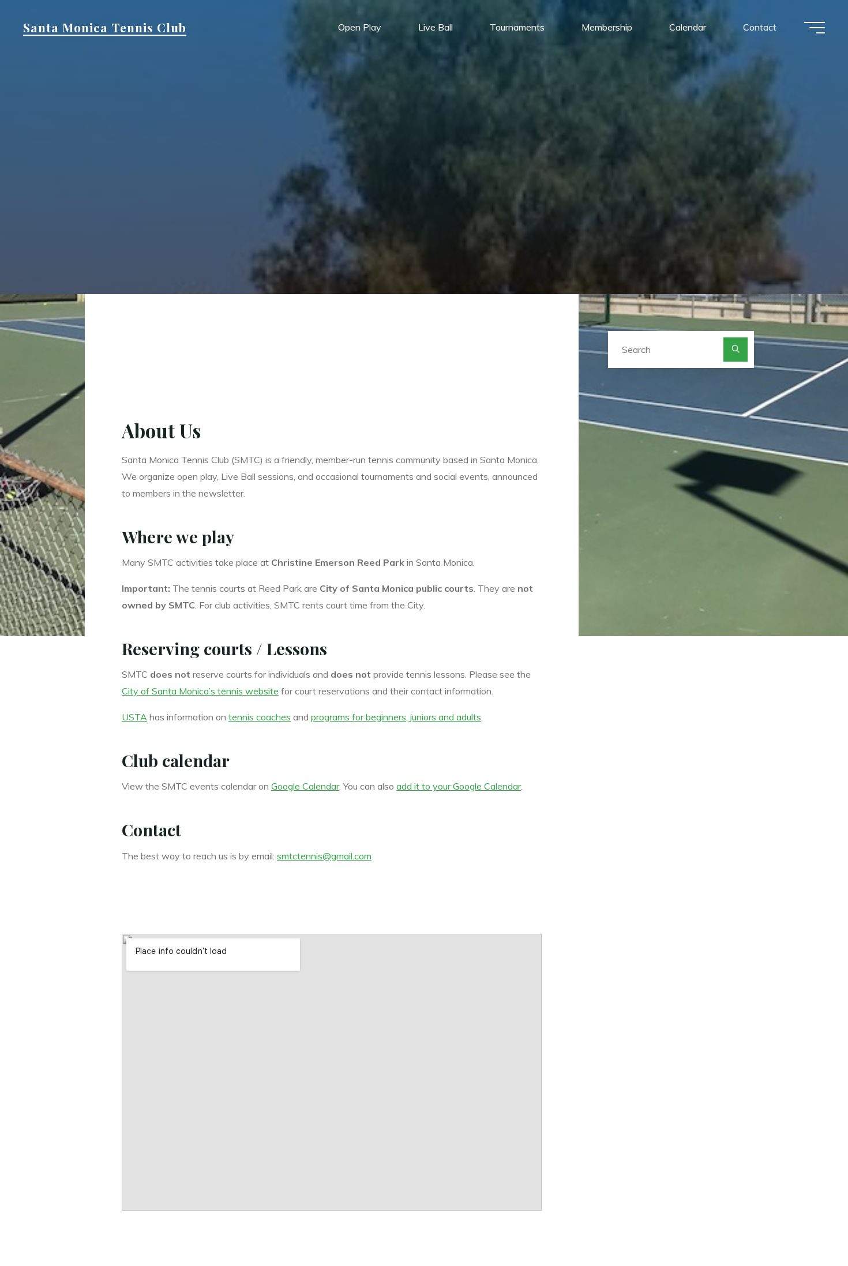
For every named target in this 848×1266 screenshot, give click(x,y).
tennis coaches (259, 717)
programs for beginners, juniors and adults (396, 717)
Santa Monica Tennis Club (104, 27)
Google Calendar (305, 786)
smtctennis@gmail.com (324, 856)
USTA (134, 717)
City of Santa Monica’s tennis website (200, 691)
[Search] (735, 349)
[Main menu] (814, 27)
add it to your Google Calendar (458, 786)
